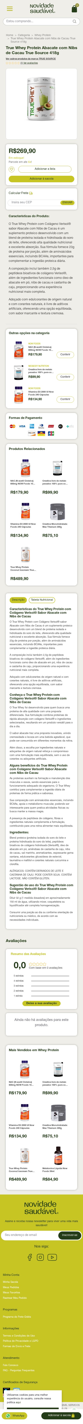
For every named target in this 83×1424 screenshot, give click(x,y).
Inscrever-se (69, 1235)
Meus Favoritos (11, 1293)
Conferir (65, 354)
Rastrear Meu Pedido (15, 1298)
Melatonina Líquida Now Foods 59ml (54, 1170)
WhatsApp (18, 1416)
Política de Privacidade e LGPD (20, 1341)
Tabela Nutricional (42, 600)
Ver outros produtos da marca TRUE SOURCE (31, 59)
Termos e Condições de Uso (19, 1336)
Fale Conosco (10, 1365)
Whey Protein (43, 35)
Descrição (18, 600)
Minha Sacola (10, 1282)
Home (9, 35)
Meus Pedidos (11, 1287)
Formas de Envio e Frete (16, 1346)
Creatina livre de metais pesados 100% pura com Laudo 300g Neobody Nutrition (40, 371)
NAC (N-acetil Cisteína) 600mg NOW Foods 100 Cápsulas (40, 349)
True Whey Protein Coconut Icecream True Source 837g (22, 569)
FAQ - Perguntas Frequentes (19, 1370)
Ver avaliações (31, 63)
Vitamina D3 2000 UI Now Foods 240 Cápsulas (41, 393)
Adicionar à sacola (41, 178)
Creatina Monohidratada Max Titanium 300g (54, 525)
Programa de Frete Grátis (17, 1317)
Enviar (67, 202)
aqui (18, 1402)
